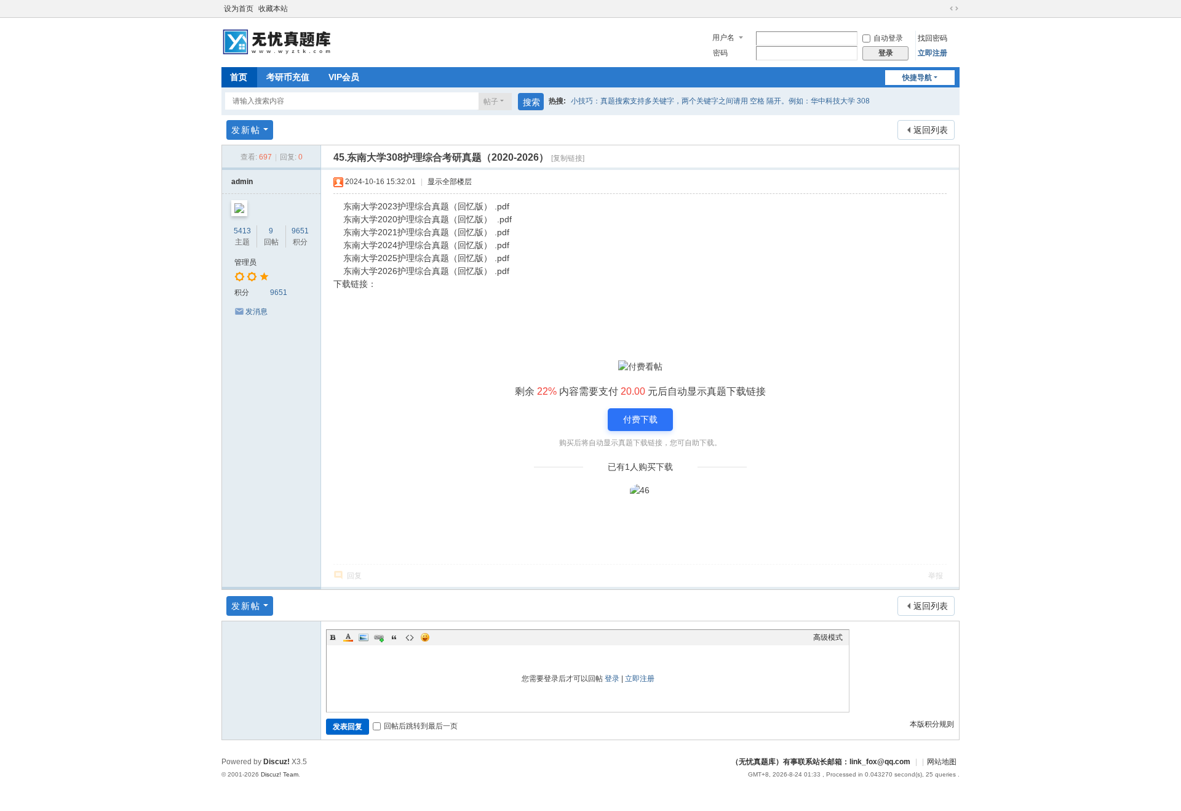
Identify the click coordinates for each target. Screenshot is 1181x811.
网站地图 (941, 761)
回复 (354, 575)
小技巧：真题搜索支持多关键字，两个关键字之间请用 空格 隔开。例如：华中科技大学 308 (720, 101)
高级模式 (828, 637)
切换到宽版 (954, 8)
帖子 (490, 101)
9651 (300, 231)
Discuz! (276, 761)
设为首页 (238, 8)
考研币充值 (287, 77)
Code (410, 637)
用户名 (723, 37)
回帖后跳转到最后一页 (421, 726)
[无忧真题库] (278, 41)
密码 (720, 53)
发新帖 (246, 130)
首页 (238, 77)
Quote (394, 637)
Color (348, 637)
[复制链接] (567, 158)
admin (242, 181)
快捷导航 (917, 77)
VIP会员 (343, 77)
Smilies (425, 637)
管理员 (245, 262)
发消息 (256, 311)
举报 (935, 575)
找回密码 (932, 38)
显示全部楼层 (449, 181)
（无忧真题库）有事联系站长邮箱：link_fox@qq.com (820, 761)
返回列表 (930, 130)
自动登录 (888, 38)
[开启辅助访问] (942, 8)
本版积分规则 (932, 724)
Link (379, 637)
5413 (242, 231)
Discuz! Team (279, 774)
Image (363, 637)
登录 (612, 678)
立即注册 (932, 53)
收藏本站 (273, 8)
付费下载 (640, 419)
